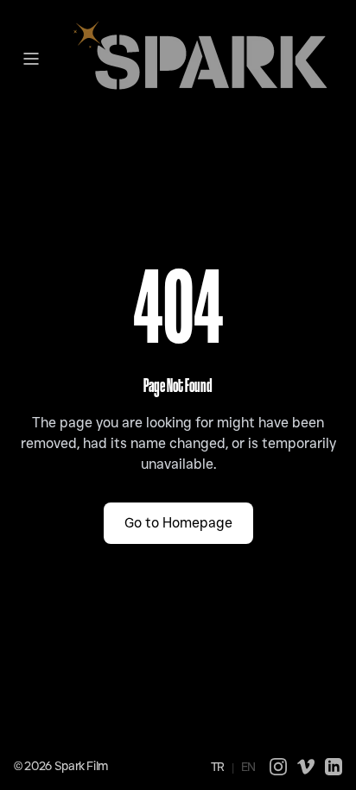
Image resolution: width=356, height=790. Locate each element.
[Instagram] (278, 766)
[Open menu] (31, 58)
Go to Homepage (178, 523)
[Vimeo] (306, 766)
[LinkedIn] (333, 766)
